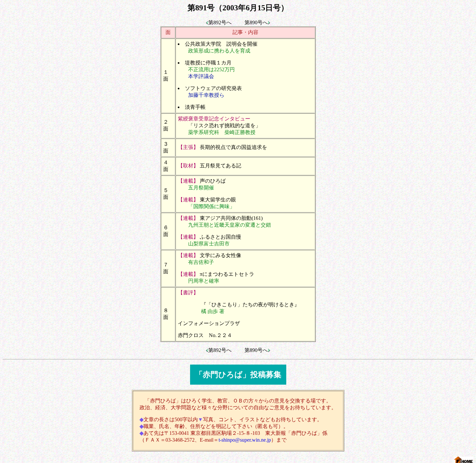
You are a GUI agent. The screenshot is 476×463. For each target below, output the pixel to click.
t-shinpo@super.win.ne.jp (245, 440)
